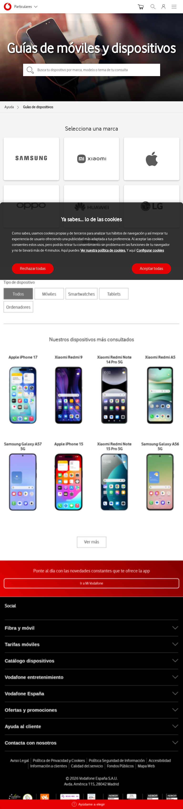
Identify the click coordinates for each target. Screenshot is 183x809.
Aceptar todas (151, 268)
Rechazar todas (33, 268)
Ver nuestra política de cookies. (103, 250)
